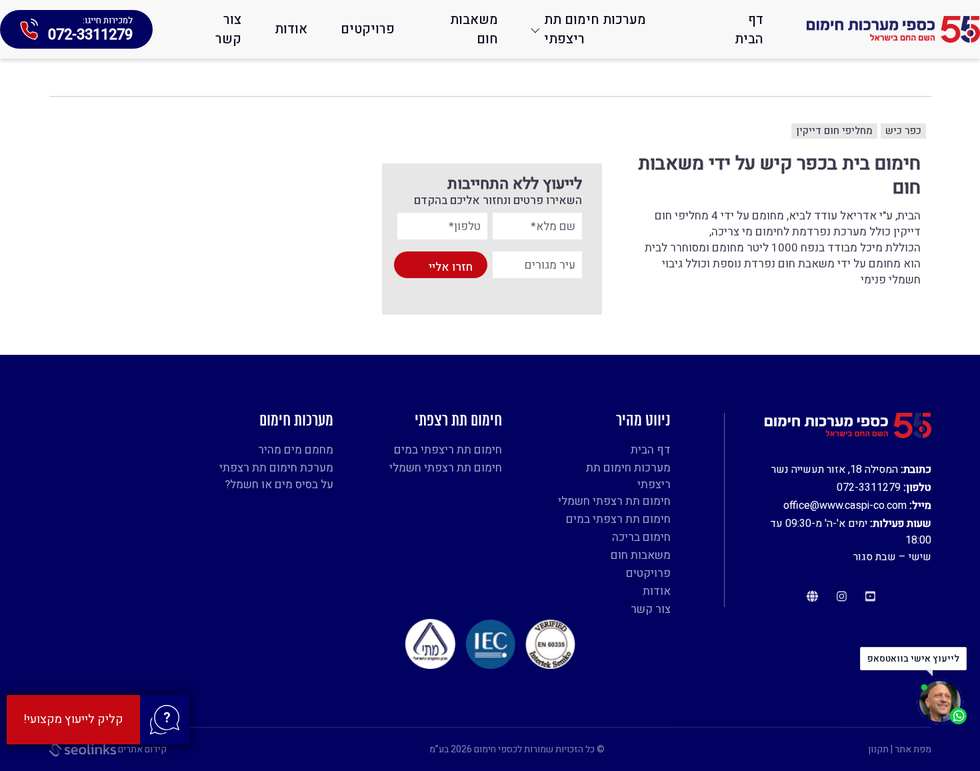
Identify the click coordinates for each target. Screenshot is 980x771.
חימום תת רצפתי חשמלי (614, 501)
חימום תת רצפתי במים (618, 519)
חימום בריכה (641, 537)
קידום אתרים (141, 749)
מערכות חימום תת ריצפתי (595, 29)
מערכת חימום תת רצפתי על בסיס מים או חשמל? (276, 476)
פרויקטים (368, 29)
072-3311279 (869, 488)
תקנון (878, 749)
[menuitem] (740, 29)
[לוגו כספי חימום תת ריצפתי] (893, 29)
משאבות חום (474, 29)
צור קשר (228, 29)
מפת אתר (913, 749)
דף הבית (749, 29)
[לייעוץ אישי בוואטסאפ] (942, 701)
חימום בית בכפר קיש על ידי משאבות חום (779, 176)
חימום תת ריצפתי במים (448, 450)
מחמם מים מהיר (295, 450)
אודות (291, 29)
